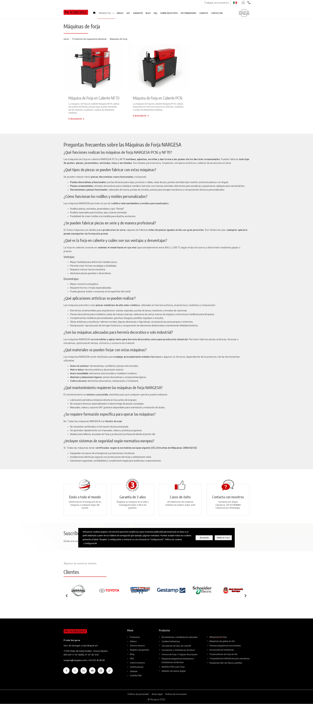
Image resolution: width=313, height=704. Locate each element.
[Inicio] (75, 13)
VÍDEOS (120, 13)
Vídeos (133, 641)
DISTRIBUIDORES (188, 13)
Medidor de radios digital (174, 671)
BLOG (148, 13)
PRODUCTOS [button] (105, 13)
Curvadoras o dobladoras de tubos (178, 650)
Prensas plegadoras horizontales (225, 645)
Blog (132, 654)
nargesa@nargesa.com (75, 660)
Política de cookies (173, 539)
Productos (135, 637)
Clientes (133, 671)
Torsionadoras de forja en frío (223, 654)
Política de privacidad (138, 694)
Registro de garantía (139, 650)
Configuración (90, 543)
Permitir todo (223, 538)
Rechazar (204, 538)
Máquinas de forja (218, 637)
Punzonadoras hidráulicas (221, 650)
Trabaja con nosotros (216, 2)
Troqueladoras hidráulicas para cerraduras (229, 658)
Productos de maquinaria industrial (89, 39)
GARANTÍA (138, 13)
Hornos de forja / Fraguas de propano (180, 654)
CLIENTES (203, 13)
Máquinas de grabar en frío (222, 641)
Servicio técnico (137, 645)
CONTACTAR (217, 13)
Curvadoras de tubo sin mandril (176, 646)
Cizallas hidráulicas (171, 641)
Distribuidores (136, 667)
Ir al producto (75, 118)
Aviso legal (157, 694)
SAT (128, 13)
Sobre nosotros (137, 662)
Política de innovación (176, 694)
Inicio (95, 11)
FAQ (155, 13)
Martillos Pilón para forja (173, 667)
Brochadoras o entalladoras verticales (179, 637)
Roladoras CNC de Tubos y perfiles (225, 663)
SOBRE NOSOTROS (169, 13)
